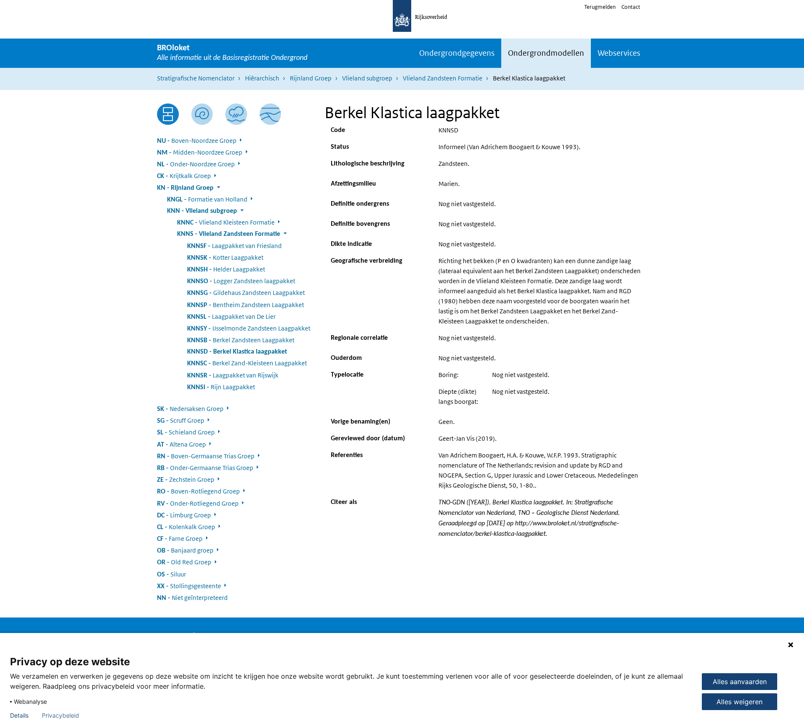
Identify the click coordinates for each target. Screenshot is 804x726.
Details (19, 715)
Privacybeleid (60, 715)
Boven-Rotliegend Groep (198, 491)
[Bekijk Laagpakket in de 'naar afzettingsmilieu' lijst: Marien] (236, 114)
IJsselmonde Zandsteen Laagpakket (248, 328)
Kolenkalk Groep (186, 527)
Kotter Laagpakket (225, 257)
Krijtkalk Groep (184, 176)
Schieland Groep (186, 432)
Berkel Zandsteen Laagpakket (240, 340)
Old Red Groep (184, 562)
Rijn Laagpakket (221, 387)
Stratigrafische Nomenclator (195, 78)
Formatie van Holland (207, 199)
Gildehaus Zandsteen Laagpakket (246, 293)
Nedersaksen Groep (190, 409)
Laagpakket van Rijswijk (232, 375)
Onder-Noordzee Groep (196, 164)
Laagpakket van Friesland (234, 246)
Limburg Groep (184, 515)
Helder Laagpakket (226, 269)
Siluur (171, 574)
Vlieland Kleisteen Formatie (226, 222)
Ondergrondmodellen (546, 53)
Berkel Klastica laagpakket (237, 352)
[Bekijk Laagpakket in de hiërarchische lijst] (168, 114)
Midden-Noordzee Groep (199, 152)
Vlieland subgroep (367, 78)
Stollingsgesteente (189, 586)
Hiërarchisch (262, 78)
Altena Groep (181, 444)
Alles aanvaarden (740, 681)
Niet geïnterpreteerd (192, 598)
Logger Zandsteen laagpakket (241, 281)
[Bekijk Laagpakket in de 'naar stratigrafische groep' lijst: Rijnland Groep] (270, 114)
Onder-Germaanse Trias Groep (205, 468)
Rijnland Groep (311, 78)
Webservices (619, 53)
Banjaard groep (185, 550)
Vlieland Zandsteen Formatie (442, 78)
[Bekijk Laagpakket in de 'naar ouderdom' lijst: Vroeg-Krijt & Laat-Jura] (202, 114)
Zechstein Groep (185, 479)
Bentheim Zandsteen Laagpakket (245, 305)
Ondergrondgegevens (457, 53)
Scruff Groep (180, 420)
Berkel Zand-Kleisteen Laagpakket (247, 363)
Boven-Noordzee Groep (197, 141)
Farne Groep (180, 539)
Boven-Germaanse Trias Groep (206, 456)
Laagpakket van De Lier (231, 316)
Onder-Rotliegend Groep (198, 503)
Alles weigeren (739, 702)
